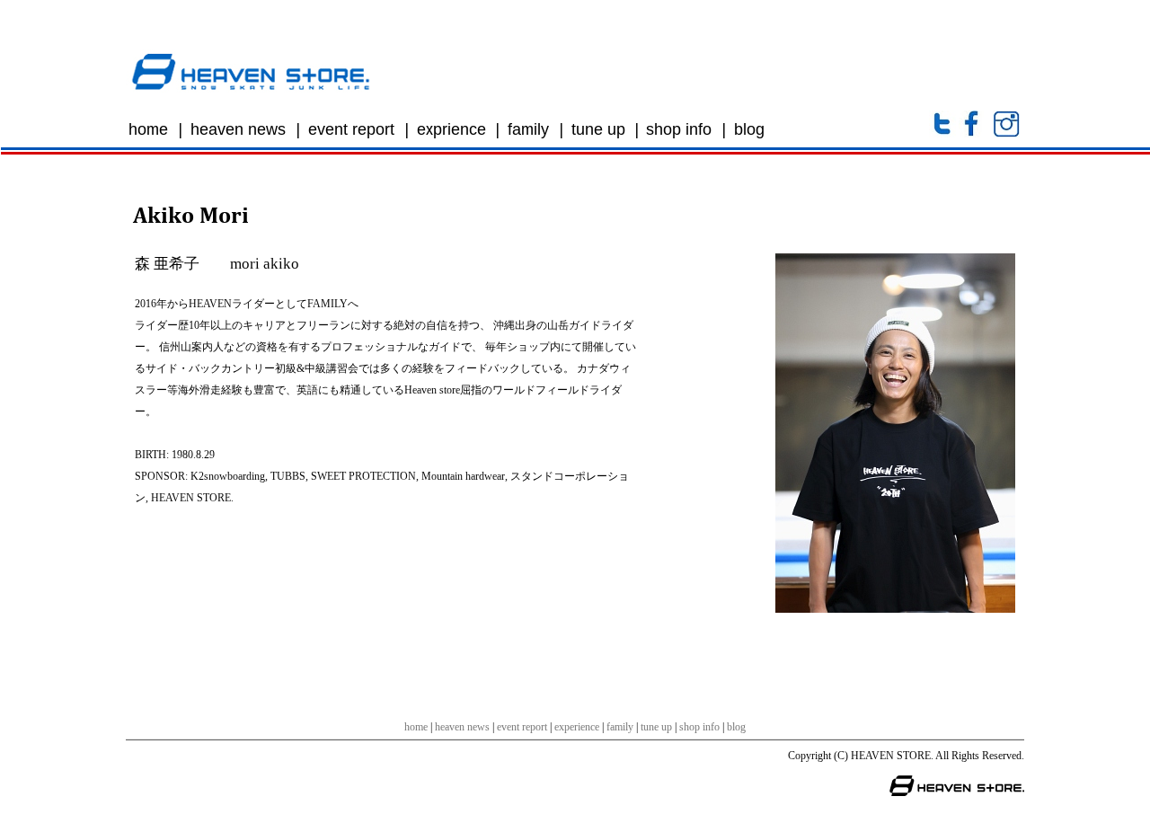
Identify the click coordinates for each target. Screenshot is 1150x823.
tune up (656, 727)
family (619, 727)
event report (522, 727)
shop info (699, 727)
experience (576, 727)
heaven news (462, 727)
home (416, 727)
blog (736, 727)
